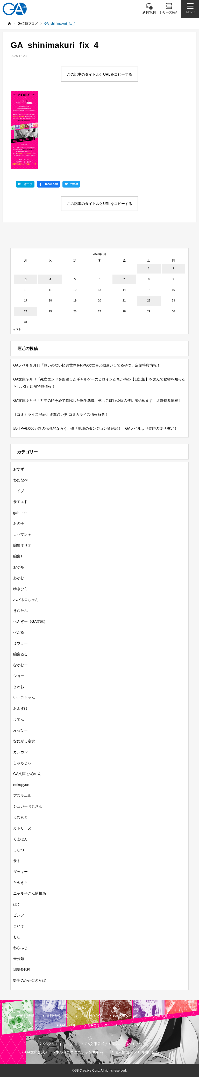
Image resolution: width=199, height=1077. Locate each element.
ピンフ (18, 915)
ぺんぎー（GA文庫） (30, 621)
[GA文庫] (15, 9)
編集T (18, 556)
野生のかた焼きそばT (30, 980)
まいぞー (20, 926)
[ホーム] (9, 23)
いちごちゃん (24, 697)
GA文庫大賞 (158, 1016)
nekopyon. (21, 784)
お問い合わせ (151, 1052)
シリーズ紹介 (90, 1016)
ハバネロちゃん (26, 600)
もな (16, 937)
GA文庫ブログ (124, 1016)
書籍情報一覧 (57, 1016)
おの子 (18, 523)
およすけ (20, 708)
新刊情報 (27, 1016)
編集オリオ (22, 545)
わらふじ (20, 948)
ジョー (18, 676)
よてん (18, 719)
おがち (18, 567)
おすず (18, 469)
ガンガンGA (129, 1025)
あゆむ (18, 578)
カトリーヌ (22, 828)
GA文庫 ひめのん (27, 774)
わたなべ (20, 480)
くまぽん (20, 839)
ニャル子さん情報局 (29, 893)
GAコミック (98, 1025)
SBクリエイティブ (58, 1044)
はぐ (16, 904)
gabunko (20, 513)
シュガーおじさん (27, 806)
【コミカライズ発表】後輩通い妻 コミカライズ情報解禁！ (61, 414)
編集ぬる (20, 654)
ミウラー (20, 643)
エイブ (18, 491)
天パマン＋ (22, 534)
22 (148, 300)
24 (25, 311)
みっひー (20, 730)
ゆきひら (20, 589)
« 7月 (17, 329)
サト (16, 861)
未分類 (18, 959)
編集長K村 (21, 969)
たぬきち (20, 882)
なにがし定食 (24, 741)
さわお (18, 687)
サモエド (20, 502)
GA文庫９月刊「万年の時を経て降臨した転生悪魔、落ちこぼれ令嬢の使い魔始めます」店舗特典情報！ (97, 400)
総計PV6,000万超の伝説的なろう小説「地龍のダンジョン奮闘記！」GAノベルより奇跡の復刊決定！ (95, 428)
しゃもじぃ (22, 763)
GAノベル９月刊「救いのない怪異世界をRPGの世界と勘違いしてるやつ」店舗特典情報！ (86, 365)
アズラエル (22, 795)
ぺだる (18, 632)
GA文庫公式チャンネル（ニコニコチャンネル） (64, 1052)
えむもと (20, 817)
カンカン (20, 752)
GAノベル (68, 1025)
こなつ (18, 850)
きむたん (20, 610)
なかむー (20, 665)
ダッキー (20, 872)
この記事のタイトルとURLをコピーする (99, 74)
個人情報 (122, 1052)
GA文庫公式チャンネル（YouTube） (114, 1044)
